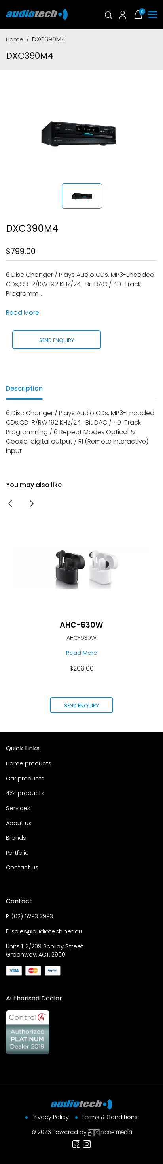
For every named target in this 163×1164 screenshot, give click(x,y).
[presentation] (10, 503)
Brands (16, 838)
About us (19, 823)
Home (14, 39)
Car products (25, 778)
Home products (28, 763)
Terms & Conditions (110, 1117)
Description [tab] (24, 388)
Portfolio (17, 853)
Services (18, 808)
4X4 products (25, 793)
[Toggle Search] (108, 14)
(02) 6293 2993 (32, 916)
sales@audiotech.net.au (46, 931)
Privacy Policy (50, 1117)
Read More (22, 312)
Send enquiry (56, 340)
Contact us (22, 867)
